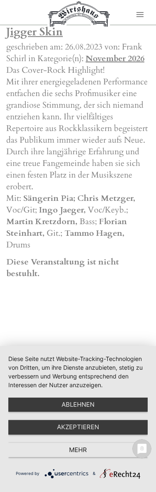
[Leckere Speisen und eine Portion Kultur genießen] (78, 13)
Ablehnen (78, 404)
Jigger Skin (34, 32)
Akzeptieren (78, 427)
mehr (78, 450)
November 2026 (115, 58)
